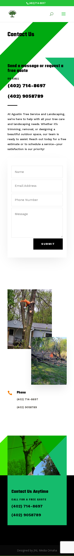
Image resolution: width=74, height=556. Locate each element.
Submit (48, 243)
